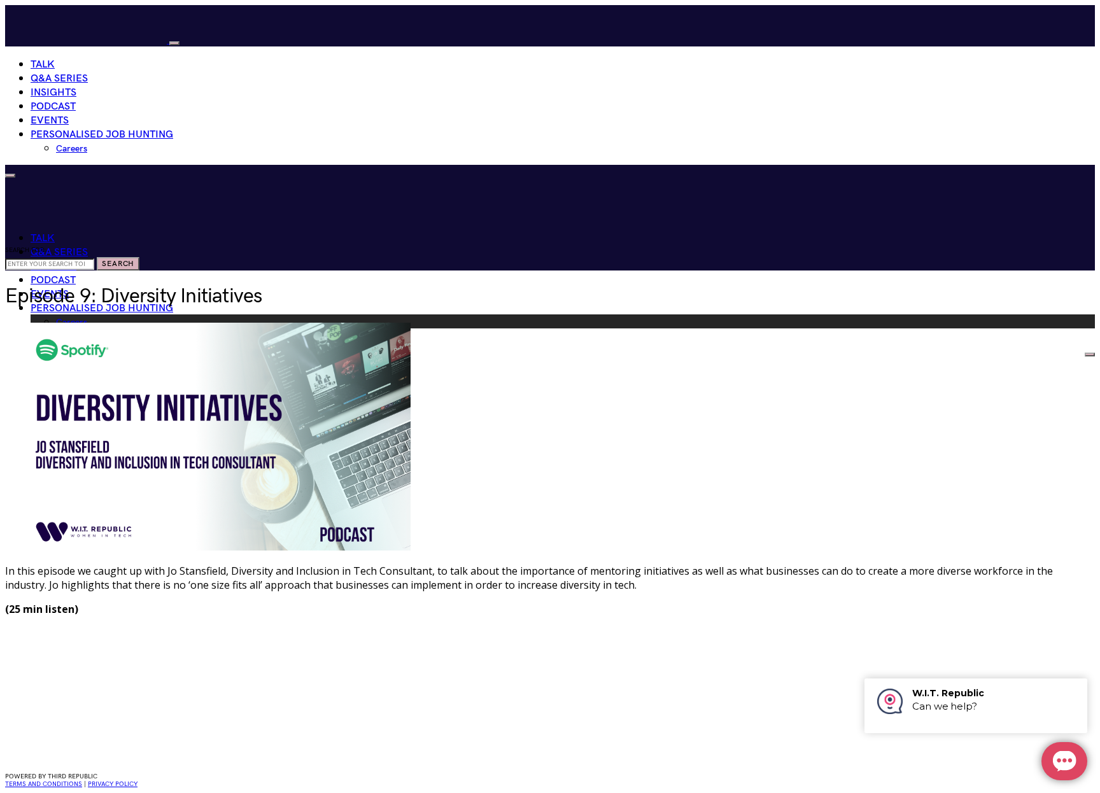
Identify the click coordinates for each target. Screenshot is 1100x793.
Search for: (25, 250)
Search (118, 264)
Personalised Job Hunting (102, 135)
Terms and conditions (43, 784)
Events (50, 121)
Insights (53, 93)
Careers (71, 148)
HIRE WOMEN (1049, 352)
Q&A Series (59, 79)
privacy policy (113, 784)
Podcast (53, 107)
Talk (43, 65)
